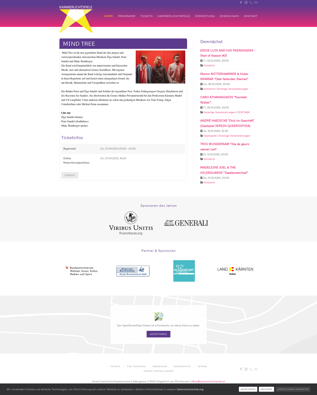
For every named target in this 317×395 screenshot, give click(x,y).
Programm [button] (126, 16)
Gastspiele (210, 135)
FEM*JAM (243, 112)
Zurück (70, 175)
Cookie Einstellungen (159, 371)
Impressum (160, 366)
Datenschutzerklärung (190, 389)
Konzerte (209, 65)
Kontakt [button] (251, 16)
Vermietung (205, 16)
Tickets (146, 16)
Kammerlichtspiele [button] (174, 16)
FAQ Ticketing (136, 366)
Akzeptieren (158, 334)
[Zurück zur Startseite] (75, 19)
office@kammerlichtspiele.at (208, 381)
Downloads (229, 16)
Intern (202, 366)
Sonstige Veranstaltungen (232, 88)
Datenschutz (182, 366)
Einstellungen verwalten (293, 389)
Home (108, 16)
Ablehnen (266, 389)
